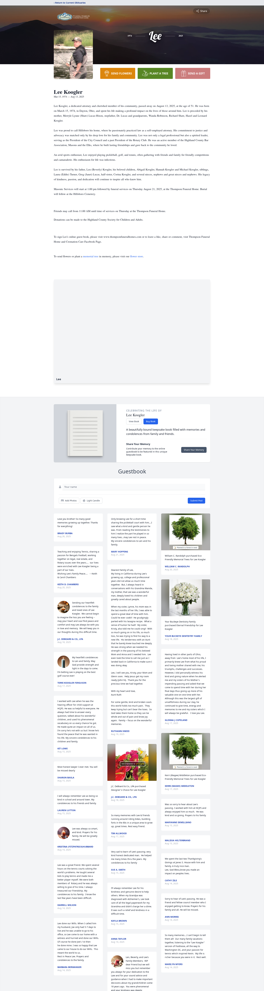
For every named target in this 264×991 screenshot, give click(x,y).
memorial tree (90, 256)
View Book (134, 421)
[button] (132, 762)
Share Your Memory (194, 449)
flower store (136, 256)
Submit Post (196, 500)
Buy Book (150, 421)
